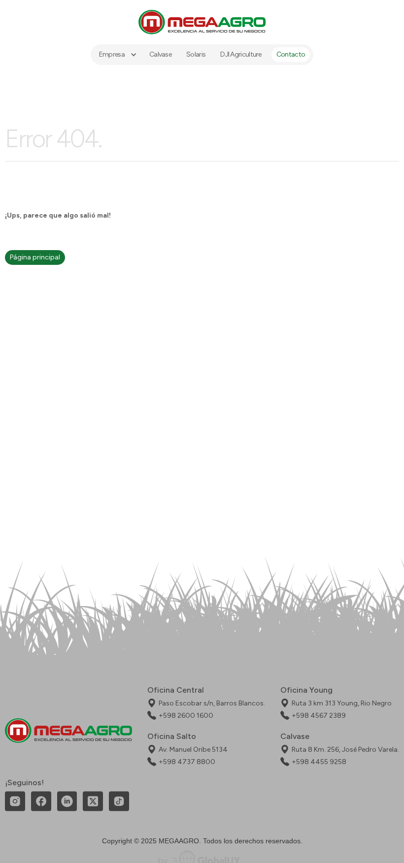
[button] (116, 54)
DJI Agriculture (241, 54)
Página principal (35, 257)
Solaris (195, 54)
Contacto (290, 54)
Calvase (160, 54)
